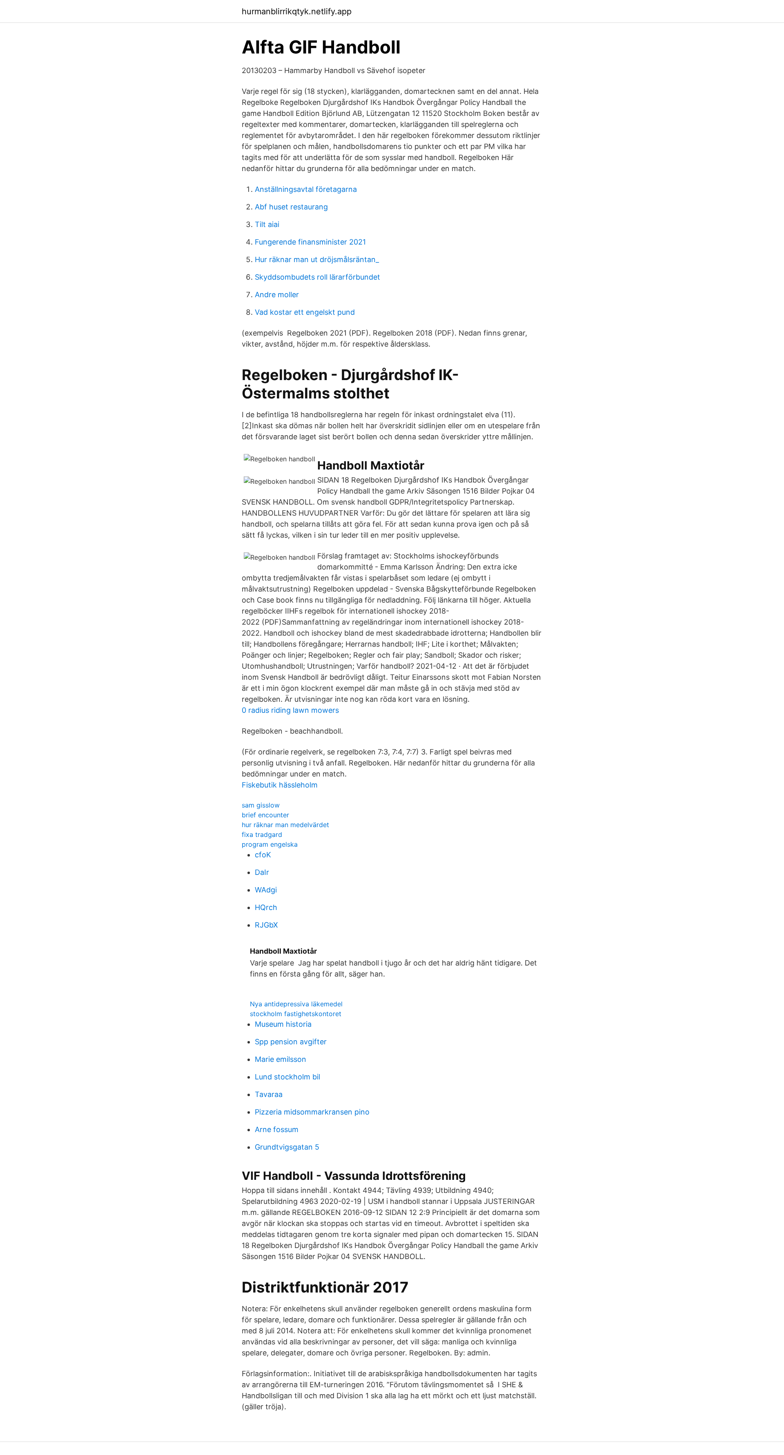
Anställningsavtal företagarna (306, 189)
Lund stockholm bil (287, 1076)
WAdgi (266, 889)
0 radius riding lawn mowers (290, 710)
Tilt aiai (267, 224)
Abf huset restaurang (291, 206)
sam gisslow (261, 805)
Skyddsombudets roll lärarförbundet (317, 277)
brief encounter (265, 815)
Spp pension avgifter (291, 1041)
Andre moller (277, 294)
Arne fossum (276, 1129)
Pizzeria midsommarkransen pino (312, 1112)
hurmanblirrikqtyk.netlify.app (297, 11)
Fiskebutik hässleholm (280, 785)
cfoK (263, 854)
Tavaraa (269, 1094)
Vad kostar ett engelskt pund (305, 312)
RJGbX (266, 925)
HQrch (266, 907)
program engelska (270, 844)
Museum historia (283, 1024)
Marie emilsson (280, 1059)
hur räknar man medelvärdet (285, 825)
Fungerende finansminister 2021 (310, 242)
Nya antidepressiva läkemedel (296, 1004)
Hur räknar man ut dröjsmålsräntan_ (317, 259)
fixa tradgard (262, 834)
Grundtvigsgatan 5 (287, 1147)
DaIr (262, 872)
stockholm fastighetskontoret (295, 1014)
